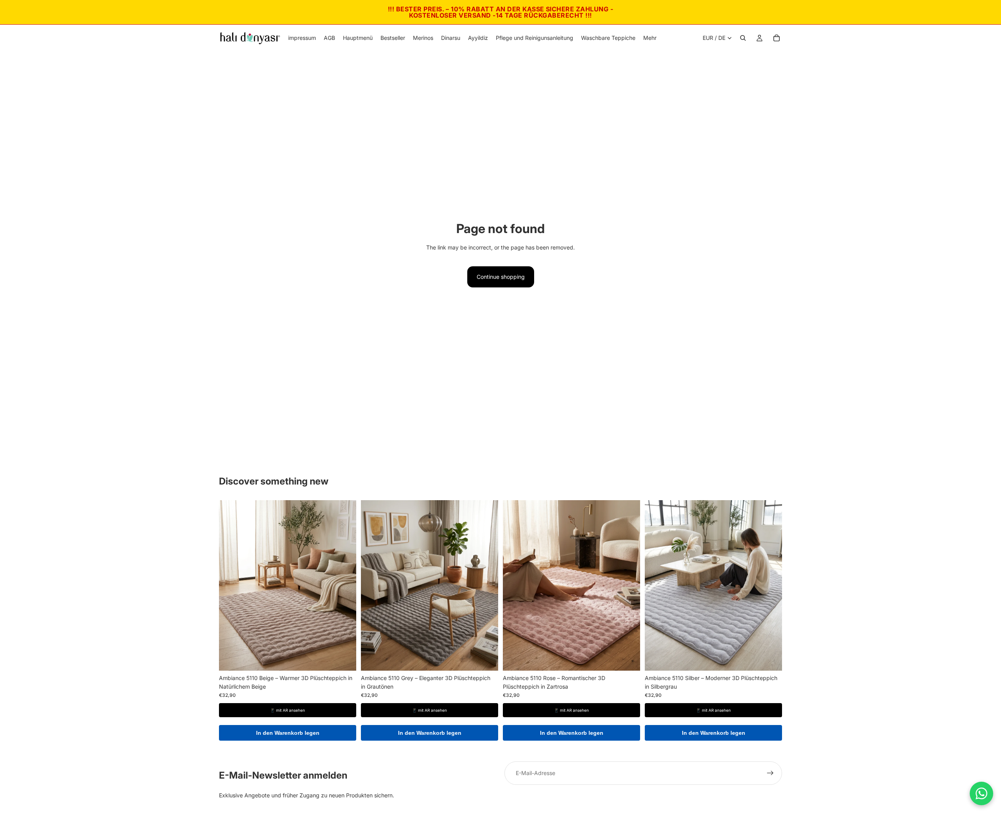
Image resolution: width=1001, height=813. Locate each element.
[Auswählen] (344, 658)
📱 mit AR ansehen (287, 710)
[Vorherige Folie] (230, 585)
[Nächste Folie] (344, 585)
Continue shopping (501, 276)
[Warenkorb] (776, 38)
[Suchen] (743, 38)
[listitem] (649, 38)
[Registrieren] (770, 773)
